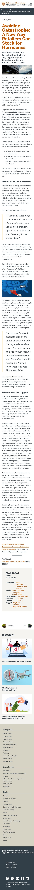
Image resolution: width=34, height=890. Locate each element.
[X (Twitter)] (9, 577)
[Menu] (31, 4)
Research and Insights (21, 587)
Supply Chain (17, 594)
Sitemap (8, 886)
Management (23, 596)
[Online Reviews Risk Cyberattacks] (17, 648)
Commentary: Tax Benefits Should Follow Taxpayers (13, 718)
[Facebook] (6, 577)
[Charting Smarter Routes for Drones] (17, 675)
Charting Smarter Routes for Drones (9, 689)
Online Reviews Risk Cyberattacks (16, 661)
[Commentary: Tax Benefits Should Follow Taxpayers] (17, 704)
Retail (24, 607)
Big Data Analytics (16, 604)
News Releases (19, 583)
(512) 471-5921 (11, 867)
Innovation (17, 607)
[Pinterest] (12, 577)
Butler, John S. (20, 600)
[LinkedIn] (15, 577)
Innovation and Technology (18, 591)
